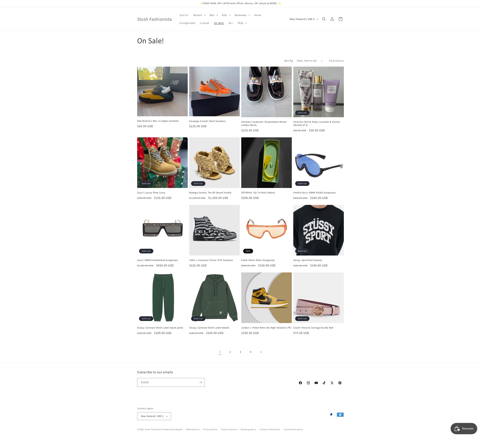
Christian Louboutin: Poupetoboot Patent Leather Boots (264, 123)
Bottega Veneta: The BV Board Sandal (210, 192)
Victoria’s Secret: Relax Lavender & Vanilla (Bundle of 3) (316, 123)
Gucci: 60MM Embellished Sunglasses (157, 260)
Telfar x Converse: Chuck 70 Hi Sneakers (211, 260)
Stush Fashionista (154, 429)
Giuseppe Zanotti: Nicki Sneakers (207, 121)
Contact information (270, 429)
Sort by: (288, 60)
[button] (199, 15)
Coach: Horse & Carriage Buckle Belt (313, 327)
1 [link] (220, 352)
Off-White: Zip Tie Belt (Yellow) (258, 192)
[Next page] (261, 352)
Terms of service (229, 429)
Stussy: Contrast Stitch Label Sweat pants (160, 327)
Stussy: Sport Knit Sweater (307, 260)
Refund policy (193, 429)
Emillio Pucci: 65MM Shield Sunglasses (314, 192)
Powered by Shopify (173, 429)
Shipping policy (248, 429)
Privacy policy (210, 429)
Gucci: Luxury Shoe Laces (151, 192)
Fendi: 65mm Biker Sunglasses (258, 260)
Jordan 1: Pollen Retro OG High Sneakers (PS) (266, 327)
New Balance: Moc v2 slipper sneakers (158, 120)
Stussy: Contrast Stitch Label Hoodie (209, 327)
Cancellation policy (293, 429)
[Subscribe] (200, 382)
